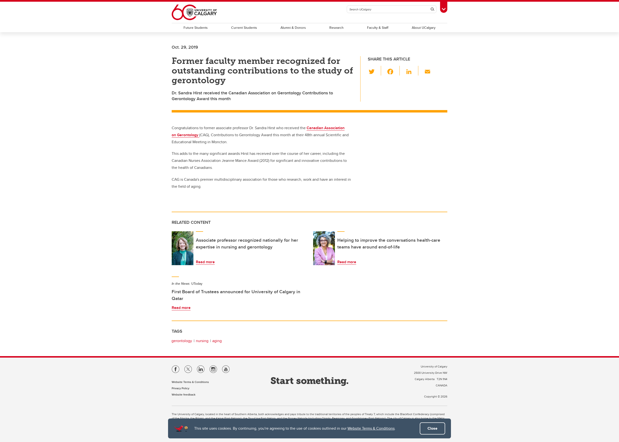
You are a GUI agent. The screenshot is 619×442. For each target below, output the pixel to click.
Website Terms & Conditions (371, 428)
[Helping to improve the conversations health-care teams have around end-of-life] (324, 248)
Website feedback (183, 394)
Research (336, 27)
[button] (374, 70)
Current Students (244, 27)
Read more (205, 262)
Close (432, 428)
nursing (202, 341)
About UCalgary (423, 27)
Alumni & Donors (293, 27)
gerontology (181, 341)
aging (217, 341)
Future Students (196, 27)
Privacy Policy (180, 388)
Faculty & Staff (377, 27)
